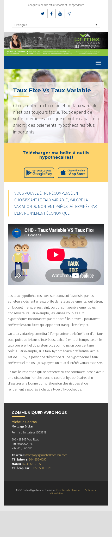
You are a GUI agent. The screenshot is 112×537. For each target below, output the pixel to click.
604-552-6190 (38, 459)
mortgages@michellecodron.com (46, 455)
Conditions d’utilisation (68, 490)
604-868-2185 (32, 464)
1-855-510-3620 (41, 468)
